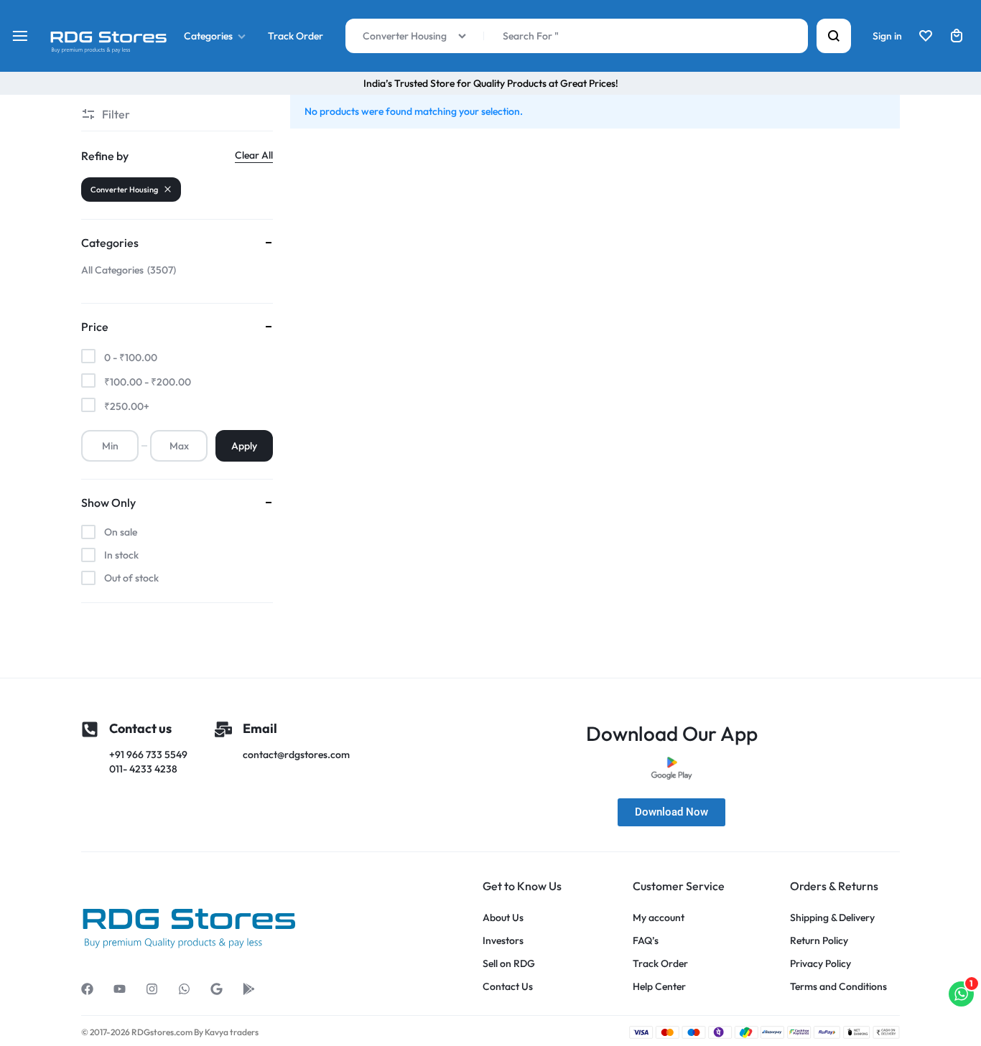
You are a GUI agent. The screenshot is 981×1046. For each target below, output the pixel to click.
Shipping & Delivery (832, 918)
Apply (244, 445)
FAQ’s (646, 941)
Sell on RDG (509, 964)
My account (658, 918)
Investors (503, 941)
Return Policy (819, 941)
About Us (503, 918)
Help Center (659, 987)
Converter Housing (124, 190)
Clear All (254, 155)
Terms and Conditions (838, 987)
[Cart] (956, 36)
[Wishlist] (926, 36)
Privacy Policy (820, 964)
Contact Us (508, 987)
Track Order (295, 35)
